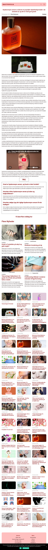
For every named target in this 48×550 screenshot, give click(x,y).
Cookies (33, 541)
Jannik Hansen (11, 240)
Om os (33, 539)
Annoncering (33, 537)
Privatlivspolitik (25, 548)
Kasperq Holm (35, 273)
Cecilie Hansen (12, 272)
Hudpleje (44, 14)
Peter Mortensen (14, 14)
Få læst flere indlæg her (24, 217)
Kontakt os (33, 542)
